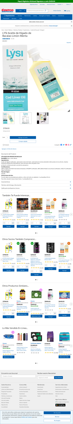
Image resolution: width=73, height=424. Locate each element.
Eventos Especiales (23, 391)
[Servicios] (16, 18)
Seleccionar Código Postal (23, 314)
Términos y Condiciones (6, 396)
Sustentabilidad (5, 387)
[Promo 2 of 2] (37, 233)
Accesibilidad (4, 407)
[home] (7, 10)
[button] (46, 10)
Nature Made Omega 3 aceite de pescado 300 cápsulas (22, 308)
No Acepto (57, 420)
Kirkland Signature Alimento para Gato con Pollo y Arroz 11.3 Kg (50, 349)
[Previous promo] (1, 214)
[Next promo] (71, 214)
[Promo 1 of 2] (35, 233)
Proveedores (4, 393)
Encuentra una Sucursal (9, 373)
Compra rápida (23, 141)
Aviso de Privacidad (5, 398)
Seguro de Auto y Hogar (24, 400)
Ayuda (38, 396)
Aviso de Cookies (5, 400)
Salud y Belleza (8, 30)
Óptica (54, 15)
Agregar (8, 226)
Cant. (3, 137)
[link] (61, 145)
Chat (20, 18)
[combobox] (21, 10)
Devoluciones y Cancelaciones (62, 389)
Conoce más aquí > (53, 25)
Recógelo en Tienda (44, 15)
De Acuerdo (57, 413)
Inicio (3, 30)
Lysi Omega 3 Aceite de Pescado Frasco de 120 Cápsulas (64, 216)
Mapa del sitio (4, 404)
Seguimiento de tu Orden (61, 387)
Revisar (57, 416)
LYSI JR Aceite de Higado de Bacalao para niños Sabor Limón (8, 216)
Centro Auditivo (22, 396)
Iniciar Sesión (57, 10)
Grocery (20, 15)
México (68, 4)
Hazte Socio (40, 389)
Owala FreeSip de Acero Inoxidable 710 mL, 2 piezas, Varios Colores (22, 349)
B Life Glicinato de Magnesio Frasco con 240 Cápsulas (22, 260)
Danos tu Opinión (23, 402)
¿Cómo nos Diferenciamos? (7, 389)
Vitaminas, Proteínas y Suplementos (21, 30)
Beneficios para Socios (42, 391)
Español (60, 4)
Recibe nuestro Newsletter (46, 373)
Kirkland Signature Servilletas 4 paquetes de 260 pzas (64, 350)
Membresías (27, 15)
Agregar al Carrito (23, 137)
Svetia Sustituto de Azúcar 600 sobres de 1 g (36, 310)
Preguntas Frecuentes (6, 391)
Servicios (14, 18)
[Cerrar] (71, 21)
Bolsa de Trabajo (5, 402)
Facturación (6, 18)
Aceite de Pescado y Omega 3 (37, 30)
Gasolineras (61, 15)
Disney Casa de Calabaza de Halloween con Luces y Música (22, 216)
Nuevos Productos (23, 404)
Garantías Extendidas (24, 407)
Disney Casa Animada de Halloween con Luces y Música (36, 216)
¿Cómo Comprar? (23, 387)
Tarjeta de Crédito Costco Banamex (45, 393)
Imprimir (69, 42)
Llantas (35, 15)
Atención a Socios (59, 393)
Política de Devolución (60, 391)
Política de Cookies (27, 417)
